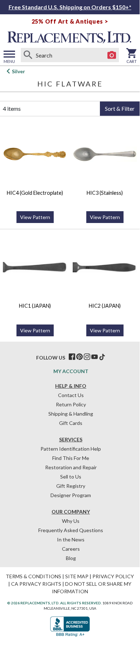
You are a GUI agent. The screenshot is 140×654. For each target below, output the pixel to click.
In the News (71, 539)
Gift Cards (70, 423)
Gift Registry (70, 486)
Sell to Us (70, 477)
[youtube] (94, 357)
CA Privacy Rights (36, 584)
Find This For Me (70, 458)
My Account (70, 371)
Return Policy (71, 404)
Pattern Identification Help (70, 449)
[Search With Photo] (112, 55)
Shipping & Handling (70, 414)
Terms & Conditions (33, 576)
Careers (71, 549)
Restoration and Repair (71, 467)
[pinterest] (79, 357)
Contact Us (71, 395)
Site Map (76, 576)
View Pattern (35, 217)
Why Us (70, 521)
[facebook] (72, 357)
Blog (71, 558)
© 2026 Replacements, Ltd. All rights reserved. (54, 603)
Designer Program (70, 495)
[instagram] (87, 357)
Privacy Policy (113, 576)
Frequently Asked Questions (70, 530)
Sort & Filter (120, 108)
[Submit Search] (28, 55)
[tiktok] (102, 357)
